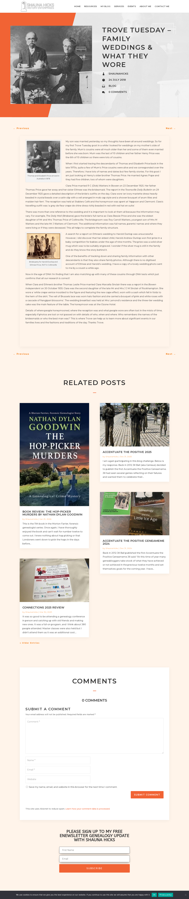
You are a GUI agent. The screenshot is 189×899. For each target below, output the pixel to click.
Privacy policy (166, 895)
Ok (154, 895)
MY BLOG (105, 6)
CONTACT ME (162, 6)
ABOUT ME (145, 6)
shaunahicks (118, 73)
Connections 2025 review (43, 607)
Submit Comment (147, 794)
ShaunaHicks (31, 519)
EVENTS (132, 6)
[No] (185, 894)
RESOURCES (90, 6)
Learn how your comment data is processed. (87, 809)
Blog (112, 85)
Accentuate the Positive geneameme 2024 (133, 542)
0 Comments (118, 92)
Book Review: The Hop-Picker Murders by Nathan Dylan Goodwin (52, 513)
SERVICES (119, 6)
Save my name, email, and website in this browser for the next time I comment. (73, 787)
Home (77, 6)
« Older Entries (30, 643)
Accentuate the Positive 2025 (127, 452)
